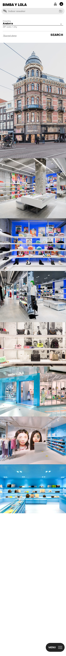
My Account (55, 4)
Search (57, 34)
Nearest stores (10, 35)
